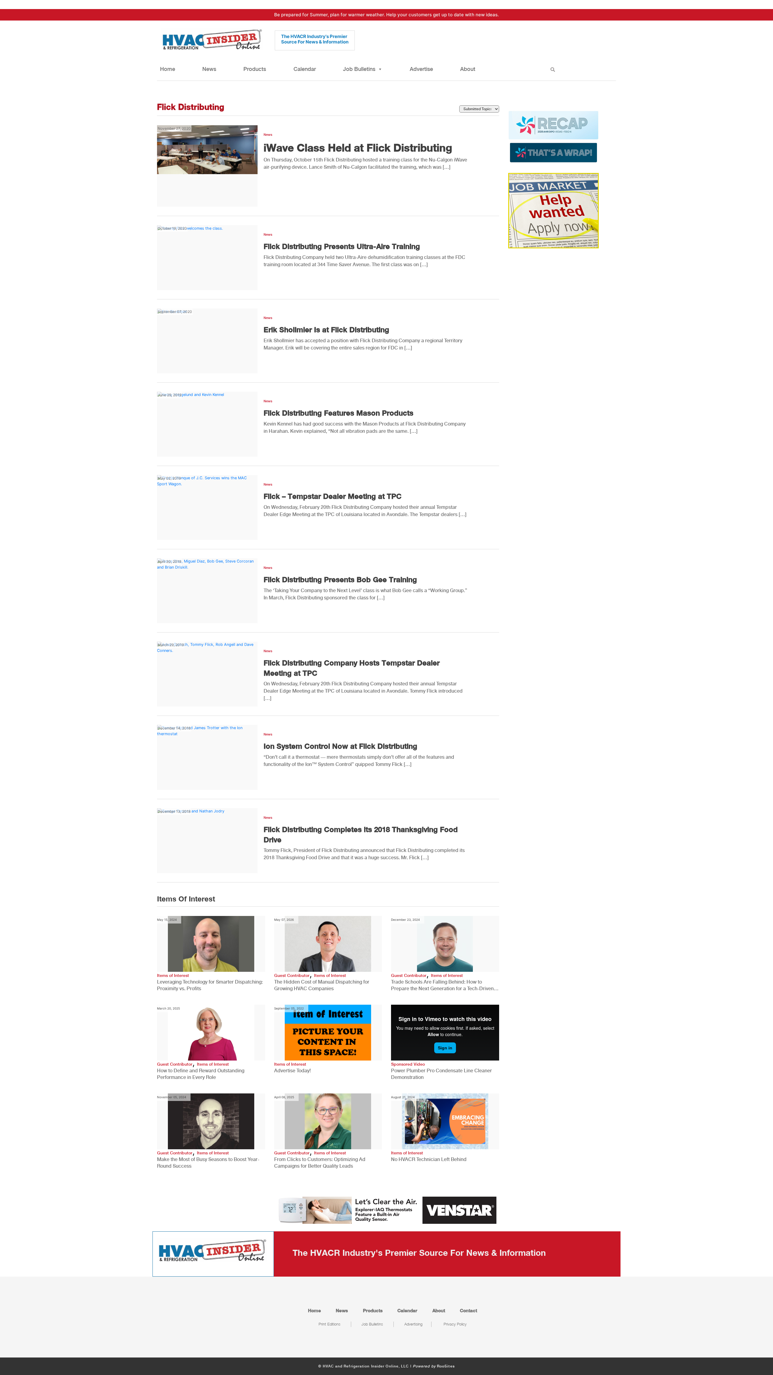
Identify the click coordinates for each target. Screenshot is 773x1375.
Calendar (304, 69)
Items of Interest (173, 975)
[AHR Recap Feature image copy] (553, 136)
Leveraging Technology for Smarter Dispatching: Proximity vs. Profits (210, 985)
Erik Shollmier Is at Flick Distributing (326, 329)
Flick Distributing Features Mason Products (338, 413)
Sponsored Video (408, 1064)
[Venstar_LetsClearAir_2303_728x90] (386, 1210)
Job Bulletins (359, 69)
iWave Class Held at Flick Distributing (358, 147)
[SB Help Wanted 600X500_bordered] (553, 210)
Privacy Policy (455, 1324)
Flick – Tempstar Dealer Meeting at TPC (333, 496)
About (467, 69)
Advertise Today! (292, 1071)
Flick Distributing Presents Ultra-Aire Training (342, 246)
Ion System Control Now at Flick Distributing (340, 746)
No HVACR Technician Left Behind (429, 1159)
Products (254, 69)
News (209, 69)
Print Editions (329, 1324)
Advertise (421, 69)
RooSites (446, 1366)
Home (167, 69)
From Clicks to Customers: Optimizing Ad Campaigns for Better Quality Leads (319, 1162)
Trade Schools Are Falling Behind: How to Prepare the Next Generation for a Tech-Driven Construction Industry (442, 985)
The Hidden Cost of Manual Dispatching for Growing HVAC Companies (321, 985)
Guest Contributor (292, 975)
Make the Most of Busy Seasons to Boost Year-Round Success (208, 1162)
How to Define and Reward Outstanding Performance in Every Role (200, 1074)
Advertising (413, 1324)
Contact (468, 1310)
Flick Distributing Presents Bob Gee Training (340, 579)
